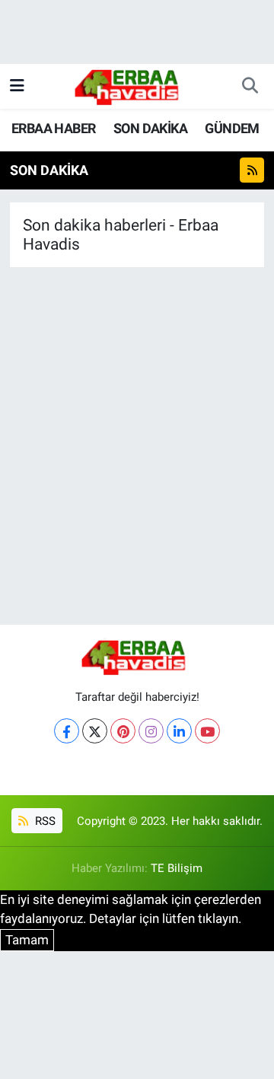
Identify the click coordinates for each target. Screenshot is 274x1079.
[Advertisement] (137, 474)
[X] (94, 730)
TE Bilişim (176, 868)
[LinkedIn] (179, 730)
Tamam (27, 939)
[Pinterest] (122, 730)
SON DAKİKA (150, 128)
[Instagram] (151, 730)
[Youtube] (207, 730)
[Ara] (249, 87)
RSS (44, 821)
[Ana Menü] (17, 86)
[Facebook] (66, 730)
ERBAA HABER (53, 128)
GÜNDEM (232, 128)
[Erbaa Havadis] (130, 85)
